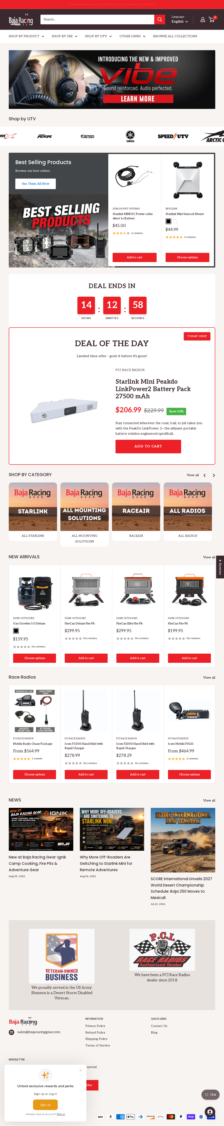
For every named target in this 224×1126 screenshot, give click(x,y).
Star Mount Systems (126, 208)
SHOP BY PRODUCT (24, 36)
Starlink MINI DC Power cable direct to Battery (133, 216)
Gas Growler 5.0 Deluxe (29, 623)
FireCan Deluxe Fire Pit (80, 623)
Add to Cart (148, 446)
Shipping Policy (96, 1039)
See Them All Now (35, 184)
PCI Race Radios (23, 738)
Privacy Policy (95, 1026)
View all (193, 475)
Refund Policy (95, 1032)
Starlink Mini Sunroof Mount (185, 214)
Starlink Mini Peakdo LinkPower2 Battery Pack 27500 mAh (153, 389)
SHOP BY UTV (96, 36)
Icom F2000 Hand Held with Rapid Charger (135, 746)
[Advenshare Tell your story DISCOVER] (112, 79)
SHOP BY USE (62, 36)
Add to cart (134, 257)
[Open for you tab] (210, 1112)
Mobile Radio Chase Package (32, 744)
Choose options (187, 257)
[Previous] (204, 475)
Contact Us (159, 1026)
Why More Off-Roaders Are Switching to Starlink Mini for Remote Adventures (106, 863)
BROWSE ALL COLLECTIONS (175, 36)
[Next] (214, 210)
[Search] (159, 19)
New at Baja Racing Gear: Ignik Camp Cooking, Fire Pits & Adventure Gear (37, 863)
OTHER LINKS (130, 36)
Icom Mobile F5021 (181, 744)
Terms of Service (97, 1045)
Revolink (171, 208)
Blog (154, 1032)
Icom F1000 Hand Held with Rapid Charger (84, 746)
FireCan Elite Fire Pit (129, 623)
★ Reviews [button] (220, 567)
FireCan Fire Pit (178, 623)
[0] (211, 19)
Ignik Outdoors (23, 618)
